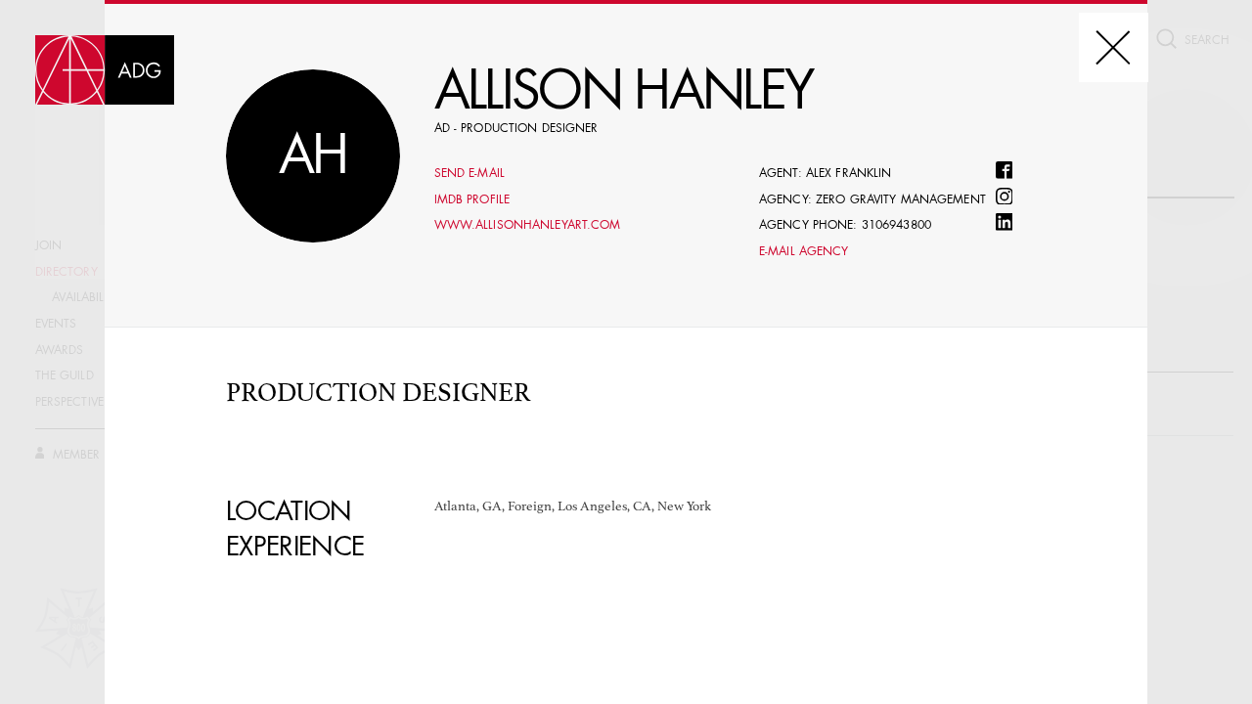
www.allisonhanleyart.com (527, 226)
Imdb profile (472, 200)
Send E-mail (469, 174)
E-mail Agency (804, 252)
